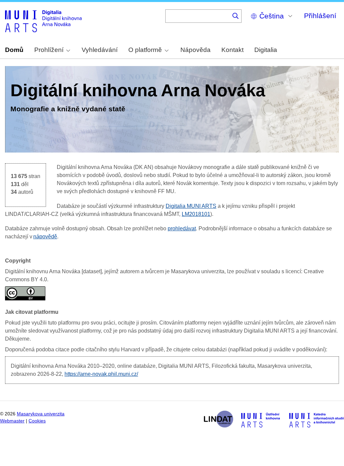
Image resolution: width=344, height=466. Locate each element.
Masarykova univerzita (40, 413)
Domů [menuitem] (14, 50)
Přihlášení (320, 15)
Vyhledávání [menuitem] (100, 50)
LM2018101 (196, 214)
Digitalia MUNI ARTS (191, 206)
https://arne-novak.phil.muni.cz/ (101, 374)
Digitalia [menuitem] (265, 50)
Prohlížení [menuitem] (48, 50)
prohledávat (182, 228)
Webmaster (12, 420)
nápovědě (45, 236)
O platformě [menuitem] (145, 50)
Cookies (37, 420)
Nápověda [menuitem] (195, 50)
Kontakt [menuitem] (232, 50)
